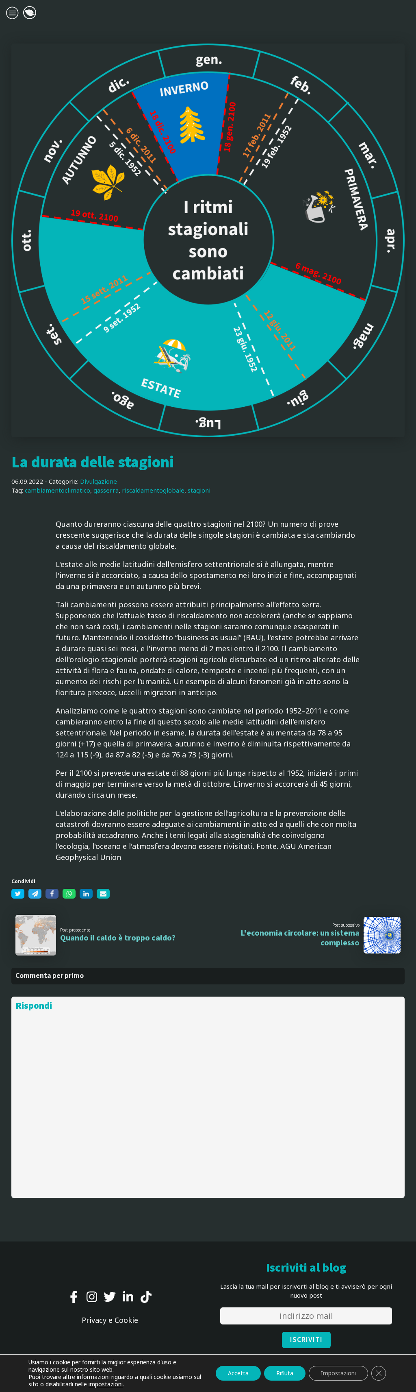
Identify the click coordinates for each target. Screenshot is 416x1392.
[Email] (103, 894)
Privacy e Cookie (110, 1320)
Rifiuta (284, 1373)
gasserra (106, 490)
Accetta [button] (238, 1373)
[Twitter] (17, 894)
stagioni (199, 490)
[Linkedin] (86, 894)
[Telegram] (34, 894)
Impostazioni (338, 1373)
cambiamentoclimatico (57, 490)
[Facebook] (52, 894)
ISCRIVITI (306, 1339)
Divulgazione (98, 481)
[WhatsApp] (69, 894)
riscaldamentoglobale (153, 490)
